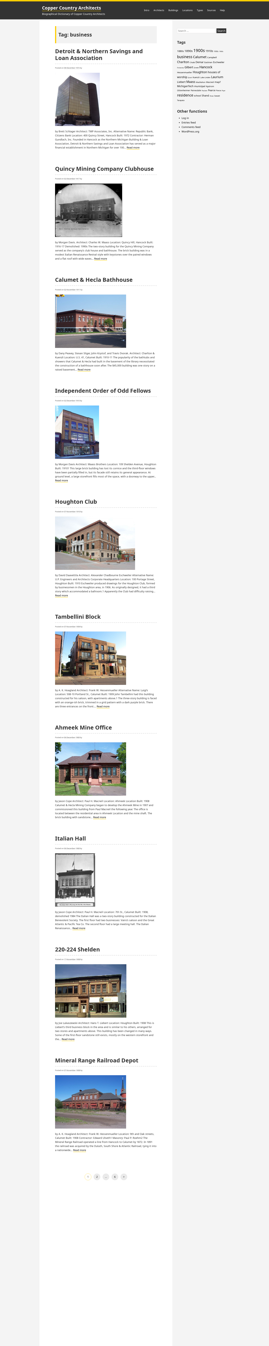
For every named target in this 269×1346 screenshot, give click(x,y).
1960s (221, 51)
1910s (209, 51)
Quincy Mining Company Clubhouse (104, 168)
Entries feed (189, 122)
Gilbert (189, 67)
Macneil (210, 82)
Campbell (212, 57)
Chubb (192, 62)
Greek (196, 67)
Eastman (208, 62)
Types (200, 10)
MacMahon (200, 82)
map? (218, 82)
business (184, 56)
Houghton (200, 72)
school (197, 95)
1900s (199, 50)
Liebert (181, 82)
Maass (190, 82)
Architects (159, 10)
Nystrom (210, 86)
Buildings (173, 10)
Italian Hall (70, 838)
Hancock (205, 67)
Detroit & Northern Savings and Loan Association (99, 54)
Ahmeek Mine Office (83, 727)
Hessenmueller (184, 72)
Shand (205, 95)
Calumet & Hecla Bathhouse (94, 279)
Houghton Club (76, 501)
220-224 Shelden (77, 949)
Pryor (223, 91)
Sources (211, 10)
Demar (200, 62)
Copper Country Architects (71, 8)
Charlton (183, 62)
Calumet (200, 56)
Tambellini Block (78, 616)
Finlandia (180, 68)
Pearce (211, 90)
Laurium (217, 77)
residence (185, 95)
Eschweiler (218, 62)
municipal (199, 86)
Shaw (212, 96)
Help (222, 10)
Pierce (218, 90)
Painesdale (196, 90)
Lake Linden (205, 77)
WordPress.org (190, 131)
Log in (185, 118)
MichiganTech (185, 86)
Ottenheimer (183, 90)
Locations (187, 10)
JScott (190, 78)
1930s (216, 51)
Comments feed (191, 127)
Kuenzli (196, 77)
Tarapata (180, 100)
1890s (189, 51)
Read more (133, 147)
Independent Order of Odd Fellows (103, 390)
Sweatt (217, 96)
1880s (180, 51)
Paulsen (204, 91)
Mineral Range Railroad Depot (96, 1060)
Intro (146, 10)
